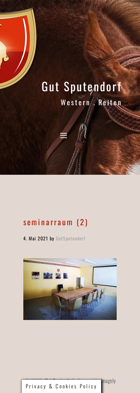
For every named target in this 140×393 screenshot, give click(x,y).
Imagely (108, 380)
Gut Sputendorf (82, 86)
